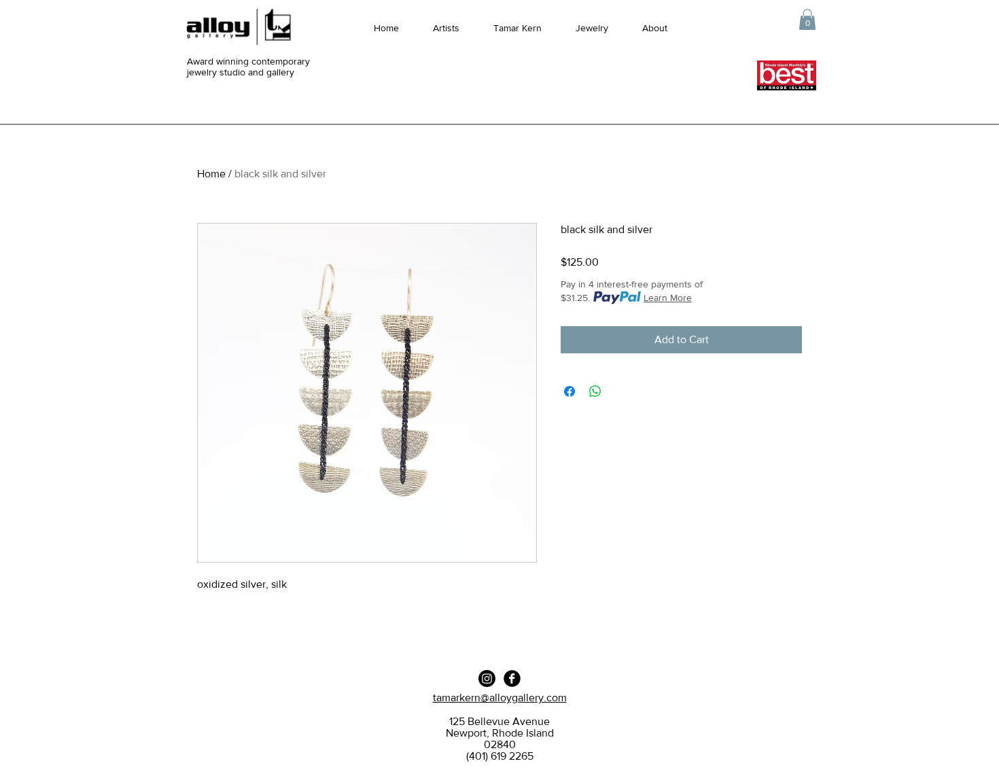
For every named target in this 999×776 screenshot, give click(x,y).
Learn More (668, 297)
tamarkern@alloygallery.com (500, 697)
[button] (807, 19)
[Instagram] (486, 678)
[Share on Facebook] (569, 391)
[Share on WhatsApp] (595, 391)
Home (211, 173)
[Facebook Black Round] (512, 678)
